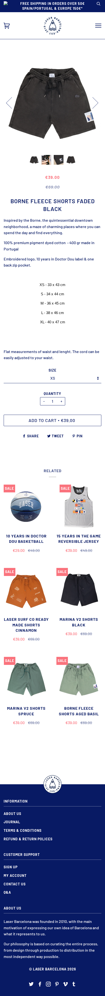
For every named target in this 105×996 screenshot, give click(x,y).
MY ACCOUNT (15, 875)
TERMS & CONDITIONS (23, 830)
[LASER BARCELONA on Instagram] (48, 985)
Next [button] (92, 102)
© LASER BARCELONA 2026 (52, 969)
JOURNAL (12, 822)
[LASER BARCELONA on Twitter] (31, 985)
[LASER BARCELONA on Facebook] (39, 985)
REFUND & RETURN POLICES (28, 839)
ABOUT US (12, 814)
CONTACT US (15, 884)
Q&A (7, 892)
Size (52, 370)
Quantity (52, 394)
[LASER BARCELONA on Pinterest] (57, 985)
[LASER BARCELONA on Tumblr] (74, 985)
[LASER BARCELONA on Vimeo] (65, 985)
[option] (52, 102)
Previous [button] (12, 102)
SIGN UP (11, 867)
